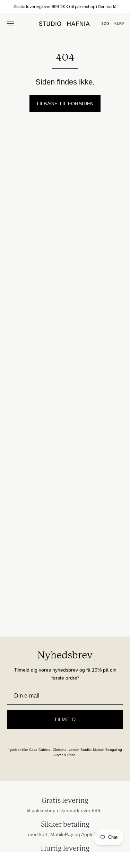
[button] (105, 23)
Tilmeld (65, 719)
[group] (65, 6)
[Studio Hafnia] (65, 23)
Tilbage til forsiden (65, 103)
